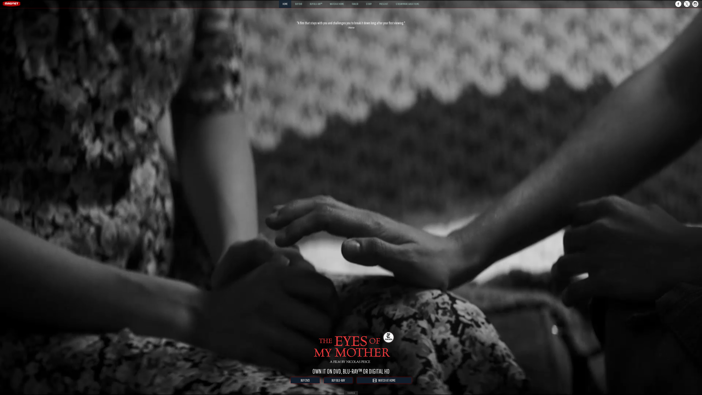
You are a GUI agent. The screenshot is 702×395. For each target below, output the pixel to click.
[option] (351, 25)
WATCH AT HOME (386, 380)
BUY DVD (305, 380)
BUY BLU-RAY (338, 380)
